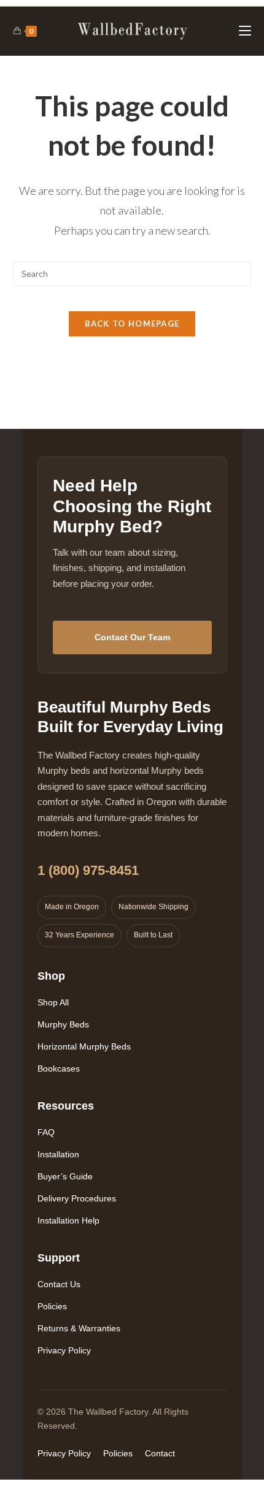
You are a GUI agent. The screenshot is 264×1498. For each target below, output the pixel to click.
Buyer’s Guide (65, 1176)
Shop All (53, 1002)
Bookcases (58, 1068)
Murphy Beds (63, 1024)
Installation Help (68, 1220)
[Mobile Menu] (245, 31)
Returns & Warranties (78, 1328)
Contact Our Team (132, 637)
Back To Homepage (132, 323)
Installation (58, 1154)
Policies (52, 1306)
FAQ (46, 1132)
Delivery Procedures (76, 1198)
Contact (160, 1453)
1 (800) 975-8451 (88, 870)
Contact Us (58, 1284)
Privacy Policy (64, 1350)
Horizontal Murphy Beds (84, 1046)
